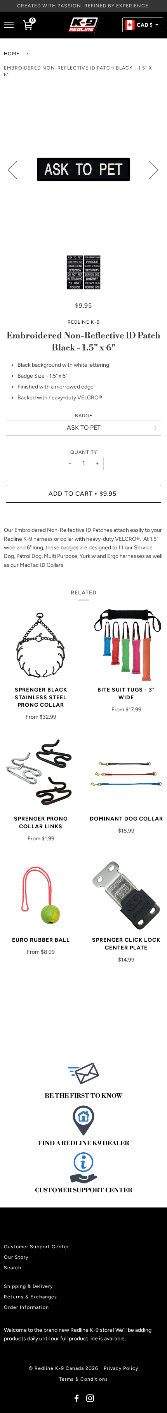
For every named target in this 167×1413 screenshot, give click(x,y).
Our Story (16, 1257)
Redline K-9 (84, 322)
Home (11, 53)
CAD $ (145, 25)
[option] (83, 169)
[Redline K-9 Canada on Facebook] (77, 1400)
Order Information (26, 1307)
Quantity (83, 452)
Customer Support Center (36, 1246)
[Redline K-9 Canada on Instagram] (90, 1400)
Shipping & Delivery (28, 1286)
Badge (83, 415)
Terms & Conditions (83, 1379)
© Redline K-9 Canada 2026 (63, 1368)
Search (12, 1267)
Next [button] (149, 169)
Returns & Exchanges (30, 1297)
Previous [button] (17, 169)
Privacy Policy (121, 1368)
